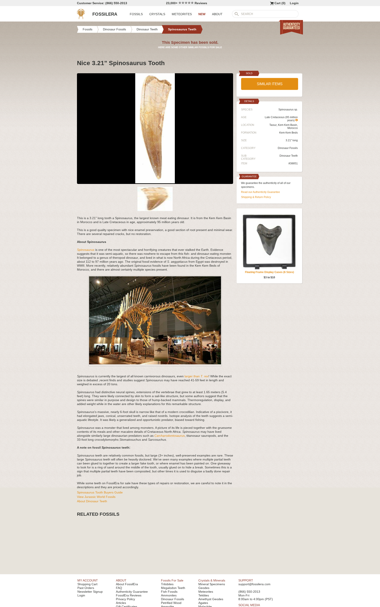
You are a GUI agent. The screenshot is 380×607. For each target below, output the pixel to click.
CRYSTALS (157, 14)
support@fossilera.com (254, 584)
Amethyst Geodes (210, 599)
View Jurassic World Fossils (96, 497)
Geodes (203, 588)
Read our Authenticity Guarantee (260, 192)
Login (294, 3)
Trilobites (167, 584)
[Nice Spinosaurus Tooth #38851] (155, 182)
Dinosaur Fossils (288, 148)
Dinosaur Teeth (289, 155)
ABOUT (217, 14)
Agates (203, 603)
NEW (201, 14)
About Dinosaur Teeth (92, 501)
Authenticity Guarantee (132, 591)
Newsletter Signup (90, 591)
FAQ (119, 588)
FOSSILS (136, 14)
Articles (121, 603)
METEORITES (182, 14)
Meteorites (205, 591)
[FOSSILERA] (81, 18)
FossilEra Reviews (128, 595)
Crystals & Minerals (211, 580)
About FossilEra (127, 584)
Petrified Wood (171, 603)
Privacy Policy (125, 599)
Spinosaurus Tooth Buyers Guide (100, 492)
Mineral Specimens (211, 584)
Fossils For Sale (172, 580)
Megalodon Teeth (173, 588)
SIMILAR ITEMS (270, 84)
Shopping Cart (87, 584)
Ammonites (169, 595)
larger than (196, 376)
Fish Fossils (169, 591)
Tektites (203, 595)
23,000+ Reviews (186, 3)
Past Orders (85, 588)
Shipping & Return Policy (256, 197)
